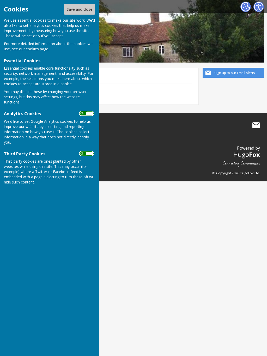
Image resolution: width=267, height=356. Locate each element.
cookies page (37, 48)
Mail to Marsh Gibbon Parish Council (256, 125)
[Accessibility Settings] (258, 7)
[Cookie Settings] (245, 7)
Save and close (79, 9)
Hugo (246, 154)
